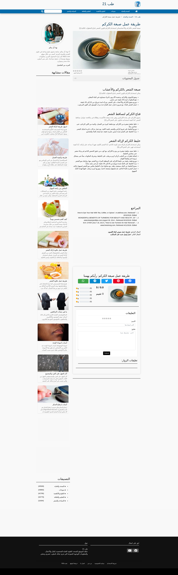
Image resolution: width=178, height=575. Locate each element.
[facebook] (136, 550)
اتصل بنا (82, 563)
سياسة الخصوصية (99, 563)
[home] (136, 11)
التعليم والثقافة (86, 11)
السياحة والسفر (71, 11)
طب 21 (137, 17)
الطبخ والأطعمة (100, 11)
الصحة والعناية (125, 11)
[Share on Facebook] (130, 281)
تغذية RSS (64, 563)
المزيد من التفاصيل (63, 65)
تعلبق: (133, 329)
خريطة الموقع (74, 563)
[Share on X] (106, 281)
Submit (106, 353)
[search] (42, 11)
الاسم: (133, 321)
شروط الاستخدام (111, 563)
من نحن (90, 563)
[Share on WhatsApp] (83, 281)
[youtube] (130, 550)
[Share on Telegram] (95, 281)
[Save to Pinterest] (118, 281)
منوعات (113, 11)
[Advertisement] (106, 187)
